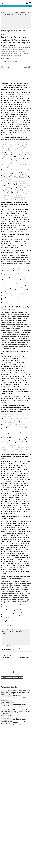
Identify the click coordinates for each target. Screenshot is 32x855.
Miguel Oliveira (10, 672)
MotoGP (3, 672)
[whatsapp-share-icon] (2, 68)
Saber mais (25, 657)
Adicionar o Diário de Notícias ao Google (16, 660)
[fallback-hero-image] (7, 693)
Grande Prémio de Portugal (7, 677)
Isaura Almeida (5, 58)
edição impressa (18, 677)
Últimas (12, 6)
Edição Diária (5, 6)
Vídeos (23, 6)
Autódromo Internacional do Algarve (9, 674)
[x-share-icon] (5, 68)
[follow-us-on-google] (29, 67)
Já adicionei (16, 663)
